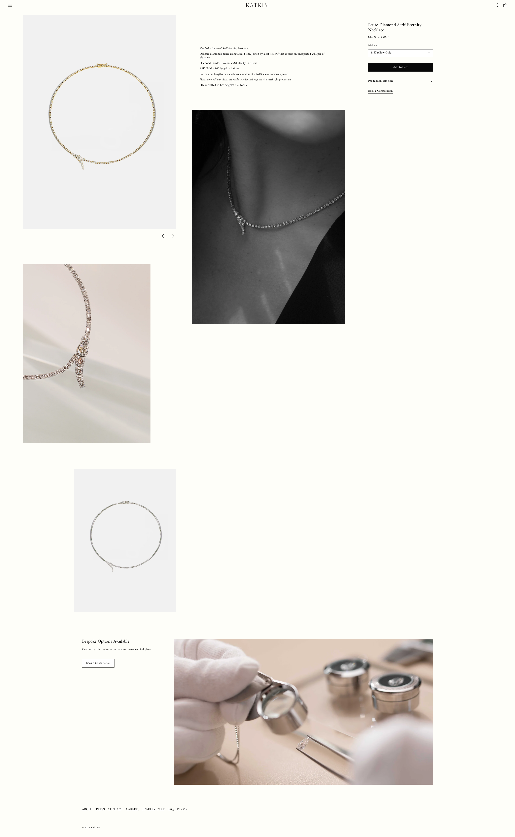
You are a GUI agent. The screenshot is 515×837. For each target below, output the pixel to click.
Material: (373, 45)
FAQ (171, 809)
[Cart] (505, 5)
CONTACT (115, 809)
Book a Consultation (380, 91)
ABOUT (87, 809)
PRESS (100, 809)
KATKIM (95, 828)
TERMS (182, 809)
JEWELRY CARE (153, 809)
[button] (497, 5)
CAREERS (132, 809)
